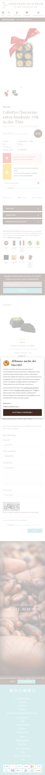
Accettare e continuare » (22, 412)
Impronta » (7, 403)
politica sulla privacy (22, 390)
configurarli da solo (31, 388)
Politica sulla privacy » (11, 407)
